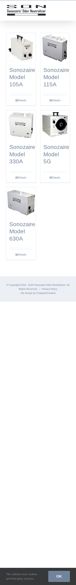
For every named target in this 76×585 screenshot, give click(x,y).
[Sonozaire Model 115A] (55, 47)
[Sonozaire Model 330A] (21, 125)
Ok (59, 576)
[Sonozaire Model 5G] (55, 125)
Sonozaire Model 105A (22, 77)
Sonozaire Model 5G (56, 154)
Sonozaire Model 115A (56, 77)
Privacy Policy (49, 289)
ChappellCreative (46, 293)
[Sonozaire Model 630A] (21, 202)
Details (22, 100)
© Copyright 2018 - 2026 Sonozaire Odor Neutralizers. (36, 285)
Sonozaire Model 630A (22, 231)
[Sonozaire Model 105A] (21, 47)
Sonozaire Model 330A (22, 154)
